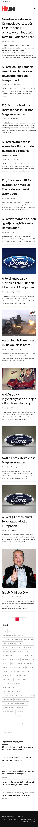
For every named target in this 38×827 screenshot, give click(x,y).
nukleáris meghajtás (21, 699)
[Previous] (14, 619)
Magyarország (8, 655)
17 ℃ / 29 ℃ (6, 2)
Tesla (4, 728)
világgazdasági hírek (17, 667)
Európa (5, 667)
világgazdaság (16, 84)
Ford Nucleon (7, 699)
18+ (20, 349)
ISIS (25, 675)
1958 (32, 695)
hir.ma (8, 816)
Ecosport (6, 663)
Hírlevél (33, 822)
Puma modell (29, 655)
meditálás (21, 724)
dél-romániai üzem (28, 659)
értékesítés (19, 655)
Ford (4, 643)
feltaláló (13, 724)
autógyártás (28, 663)
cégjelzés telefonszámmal (12, 683)
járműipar (11, 643)
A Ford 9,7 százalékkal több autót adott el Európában (17, 521)
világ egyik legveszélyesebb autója (15, 704)
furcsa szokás (7, 732)
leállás (5, 651)
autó (4, 631)
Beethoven (25, 728)
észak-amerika (7, 679)
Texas (28, 671)
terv (27, 695)
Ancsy (8, 41)
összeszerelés (15, 659)
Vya (8, 292)
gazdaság (13, 651)
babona (10, 728)
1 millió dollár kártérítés (12, 691)
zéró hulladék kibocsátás (11, 671)
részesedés (19, 708)
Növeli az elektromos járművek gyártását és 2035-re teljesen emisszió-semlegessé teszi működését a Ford (18, 28)
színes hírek (14, 675)
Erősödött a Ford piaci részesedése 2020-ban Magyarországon (18, 110)
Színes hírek (14, 349)
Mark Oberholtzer (9, 687)
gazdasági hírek (8, 708)
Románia (19, 643)
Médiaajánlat (31, 819)
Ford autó (29, 667)
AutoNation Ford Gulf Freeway (13, 695)
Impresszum (12, 819)
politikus (28, 720)
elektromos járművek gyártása (13, 635)
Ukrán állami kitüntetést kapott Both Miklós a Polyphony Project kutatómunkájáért (16, 760)
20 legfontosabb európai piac (13, 720)
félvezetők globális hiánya (12, 647)
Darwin (5, 724)
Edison (17, 728)
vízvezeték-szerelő (20, 679)
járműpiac (19, 712)
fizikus (29, 724)
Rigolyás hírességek (16, 592)
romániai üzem (28, 647)
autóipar (11, 631)
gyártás (5, 659)
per (23, 671)
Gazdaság (15, 119)
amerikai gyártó (16, 663)
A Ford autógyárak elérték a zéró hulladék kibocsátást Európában (18, 283)
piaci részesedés (23, 651)
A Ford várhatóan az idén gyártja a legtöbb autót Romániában (19, 223)
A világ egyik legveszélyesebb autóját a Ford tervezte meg (19, 399)
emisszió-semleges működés (24, 639)
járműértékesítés (8, 712)
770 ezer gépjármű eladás (11, 716)
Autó (13, 41)
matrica (5, 675)
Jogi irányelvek (21, 819)
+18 (21, 675)
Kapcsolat (26, 822)
